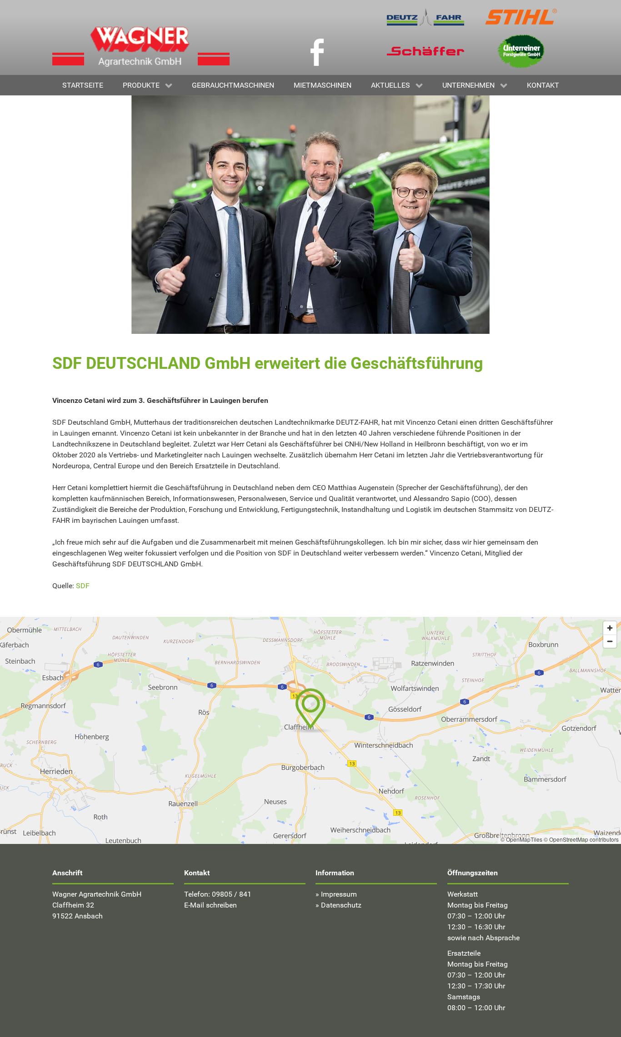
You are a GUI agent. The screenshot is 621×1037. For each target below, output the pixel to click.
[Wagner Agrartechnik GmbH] (141, 44)
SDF (83, 585)
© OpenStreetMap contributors (581, 839)
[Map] (310, 730)
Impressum (339, 894)
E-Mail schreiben (210, 905)
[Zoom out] (609, 641)
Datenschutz (341, 905)
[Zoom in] (609, 628)
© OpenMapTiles (521, 839)
